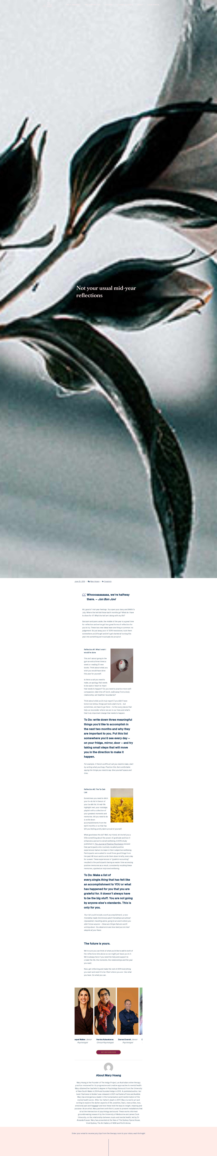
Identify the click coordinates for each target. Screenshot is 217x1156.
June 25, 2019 (80, 581)
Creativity (108, 581)
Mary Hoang (94, 581)
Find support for (92, 5)
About (140, 5)
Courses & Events (125, 5)
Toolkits (108, 5)
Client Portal (153, 5)
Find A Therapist (73, 5)
